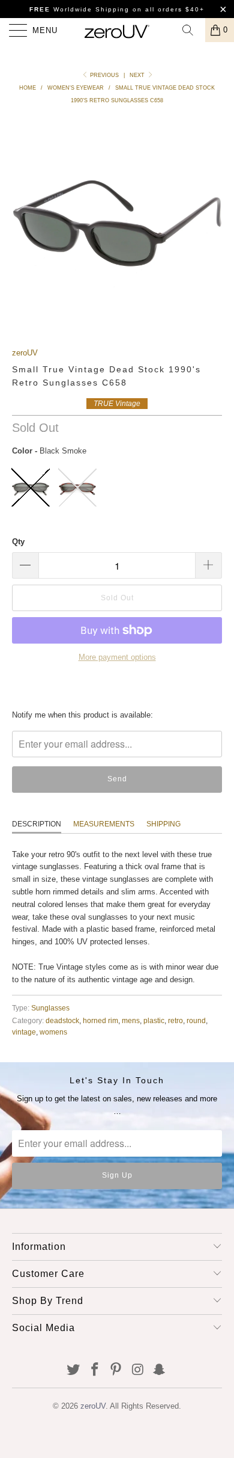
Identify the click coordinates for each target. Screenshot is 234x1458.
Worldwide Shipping (79, 9)
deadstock (62, 1020)
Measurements (103, 824)
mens (131, 1020)
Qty (18, 541)
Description (36, 824)
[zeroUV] (117, 30)
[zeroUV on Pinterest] (116, 1370)
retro (175, 1020)
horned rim (100, 1020)
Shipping (163, 824)
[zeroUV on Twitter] (74, 1370)
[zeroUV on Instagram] (138, 1370)
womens (53, 1032)
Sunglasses (50, 1008)
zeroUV (25, 352)
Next (138, 75)
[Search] (192, 30)
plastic (153, 1020)
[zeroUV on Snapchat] (160, 1370)
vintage (24, 1032)
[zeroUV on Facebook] (95, 1370)
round (196, 1020)
